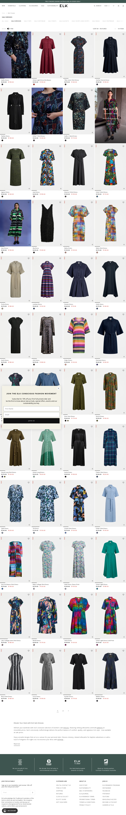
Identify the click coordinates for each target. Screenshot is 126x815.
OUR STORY (83, 785)
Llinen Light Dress (101, 584)
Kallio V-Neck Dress (70, 136)
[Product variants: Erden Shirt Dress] (124, 525)
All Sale (5, 21)
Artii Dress (36, 360)
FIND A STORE (61, 788)
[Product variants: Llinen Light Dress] (124, 581)
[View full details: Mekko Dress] (110, 671)
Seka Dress (68, 640)
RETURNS (59, 794)
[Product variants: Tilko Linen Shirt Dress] (92, 76)
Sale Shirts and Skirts (80, 21)
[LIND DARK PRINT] (65, 645)
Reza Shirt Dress (6, 696)
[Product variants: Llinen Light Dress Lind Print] (124, 637)
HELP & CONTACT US (63, 785)
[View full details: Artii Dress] (47, 335)
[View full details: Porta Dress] (15, 279)
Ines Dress (4, 248)
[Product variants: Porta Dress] (29, 301)
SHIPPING (59, 791)
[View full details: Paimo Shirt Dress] (110, 447)
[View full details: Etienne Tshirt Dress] (78, 167)
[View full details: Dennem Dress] (110, 335)
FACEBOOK (106, 791)
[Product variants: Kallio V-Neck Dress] (92, 132)
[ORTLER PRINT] (34, 476)
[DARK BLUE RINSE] (97, 364)
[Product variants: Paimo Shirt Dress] (124, 469)
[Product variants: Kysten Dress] (92, 693)
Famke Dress (5, 136)
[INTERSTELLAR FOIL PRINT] (34, 364)
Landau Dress (37, 304)
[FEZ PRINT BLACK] (2, 701)
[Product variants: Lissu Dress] (61, 693)
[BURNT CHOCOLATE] (65, 196)
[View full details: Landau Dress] (47, 279)
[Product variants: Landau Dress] (61, 301)
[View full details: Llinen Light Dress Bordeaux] (47, 55)
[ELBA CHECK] (97, 476)
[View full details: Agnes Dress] (15, 167)
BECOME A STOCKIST (109, 802)
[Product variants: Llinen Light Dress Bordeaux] (61, 76)
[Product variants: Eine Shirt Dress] (92, 413)
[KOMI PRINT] (2, 588)
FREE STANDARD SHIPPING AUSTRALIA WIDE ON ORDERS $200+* (63, 1)
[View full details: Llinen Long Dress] (47, 447)
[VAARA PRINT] (2, 645)
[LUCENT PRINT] (65, 532)
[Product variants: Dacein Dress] (92, 301)
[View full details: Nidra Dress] (78, 223)
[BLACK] (2, 140)
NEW (3, 6)
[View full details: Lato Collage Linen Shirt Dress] (15, 615)
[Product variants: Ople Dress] (29, 525)
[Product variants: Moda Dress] (61, 637)
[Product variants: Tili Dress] (61, 525)
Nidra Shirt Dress (101, 248)
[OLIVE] (4, 476)
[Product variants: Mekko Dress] (124, 693)
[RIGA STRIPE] (34, 308)
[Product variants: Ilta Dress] (61, 244)
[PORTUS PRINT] (2, 196)
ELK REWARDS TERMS (86, 796)
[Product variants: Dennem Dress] (124, 356)
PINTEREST (106, 794)
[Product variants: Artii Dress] (61, 356)
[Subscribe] (32, 792)
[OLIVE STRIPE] (2, 308)
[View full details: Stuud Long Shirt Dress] (15, 447)
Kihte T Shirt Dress (39, 136)
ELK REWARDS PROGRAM (111, 785)
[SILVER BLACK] (34, 701)
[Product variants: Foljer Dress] (92, 356)
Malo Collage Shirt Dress (41, 584)
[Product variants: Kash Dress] (29, 356)
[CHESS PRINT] (34, 588)
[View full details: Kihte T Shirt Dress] (47, 111)
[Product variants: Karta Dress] (92, 469)
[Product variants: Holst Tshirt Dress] (124, 188)
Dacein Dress (68, 304)
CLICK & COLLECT (62, 796)
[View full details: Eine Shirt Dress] (78, 391)
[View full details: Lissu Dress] (47, 671)
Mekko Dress (100, 696)
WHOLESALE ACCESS (109, 799)
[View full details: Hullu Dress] (110, 279)
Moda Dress (37, 640)
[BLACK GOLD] (2, 364)
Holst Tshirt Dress (102, 192)
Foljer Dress (68, 360)
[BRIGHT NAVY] (2, 476)
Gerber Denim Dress (102, 80)
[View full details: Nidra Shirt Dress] (110, 223)
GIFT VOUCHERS (61, 802)
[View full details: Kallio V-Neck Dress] (78, 111)
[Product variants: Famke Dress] (29, 132)
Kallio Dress (5, 80)
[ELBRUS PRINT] (65, 252)
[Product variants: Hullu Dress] (124, 301)
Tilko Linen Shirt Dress (71, 80)
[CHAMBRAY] (97, 532)
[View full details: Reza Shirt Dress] (15, 671)
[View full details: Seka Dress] (78, 615)
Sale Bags (96, 21)
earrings (60, 739)
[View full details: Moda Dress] (47, 615)
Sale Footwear (108, 21)
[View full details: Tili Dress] (47, 503)
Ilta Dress (36, 248)
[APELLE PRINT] (97, 196)
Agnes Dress (5, 192)
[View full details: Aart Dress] (47, 167)
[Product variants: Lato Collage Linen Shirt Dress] (29, 637)
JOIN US (31, 421)
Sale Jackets (64, 21)
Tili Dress (36, 528)
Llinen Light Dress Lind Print (105, 640)
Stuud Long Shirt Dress (8, 472)
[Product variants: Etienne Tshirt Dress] (92, 188)
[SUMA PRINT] (34, 196)
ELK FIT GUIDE (61, 799)
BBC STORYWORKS (85, 791)
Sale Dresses (16, 21)
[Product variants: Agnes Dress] (29, 188)
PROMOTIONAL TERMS (87, 799)
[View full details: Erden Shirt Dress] (110, 503)
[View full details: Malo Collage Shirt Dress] (47, 559)
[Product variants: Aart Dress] (61, 188)
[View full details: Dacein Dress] (78, 279)
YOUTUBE (105, 796)
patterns (100, 728)
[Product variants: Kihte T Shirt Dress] (61, 132)
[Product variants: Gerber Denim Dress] (124, 76)
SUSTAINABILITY (85, 788)
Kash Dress (5, 360)
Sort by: (96, 29)
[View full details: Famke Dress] (15, 111)
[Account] (118, 6)
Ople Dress (4, 528)
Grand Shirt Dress (70, 528)
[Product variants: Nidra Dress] (92, 244)
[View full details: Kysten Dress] (78, 671)
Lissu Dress (36, 696)
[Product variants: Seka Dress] (92, 637)
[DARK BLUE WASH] (97, 84)
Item (11, 28)
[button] (29, 33)
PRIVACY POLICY (84, 805)
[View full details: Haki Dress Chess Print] (78, 559)
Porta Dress (5, 304)
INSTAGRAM (106, 788)
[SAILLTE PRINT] (2, 252)
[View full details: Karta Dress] (78, 447)
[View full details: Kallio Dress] (15, 55)
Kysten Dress (68, 696)
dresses (66, 728)
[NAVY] (97, 308)
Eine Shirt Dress (69, 416)
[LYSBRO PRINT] (65, 364)
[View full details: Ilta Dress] (47, 223)
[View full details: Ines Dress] (15, 223)
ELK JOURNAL (84, 794)
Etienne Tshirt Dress (71, 192)
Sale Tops (27, 21)
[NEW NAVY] (65, 308)
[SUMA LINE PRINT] (65, 84)
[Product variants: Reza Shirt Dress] (29, 693)
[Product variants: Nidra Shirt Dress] (124, 244)
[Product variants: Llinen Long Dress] (61, 469)
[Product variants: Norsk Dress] (124, 413)
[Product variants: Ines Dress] (29, 244)
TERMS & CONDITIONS (87, 802)
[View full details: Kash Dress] (15, 335)
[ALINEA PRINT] (97, 701)
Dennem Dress (101, 360)
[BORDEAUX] (34, 84)
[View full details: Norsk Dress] (110, 391)
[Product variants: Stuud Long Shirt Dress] (29, 469)
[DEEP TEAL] (97, 588)
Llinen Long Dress (38, 472)
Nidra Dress (68, 248)
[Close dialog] (58, 388)
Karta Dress (68, 472)
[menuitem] (3, 6)
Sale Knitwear (39, 21)
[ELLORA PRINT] (2, 532)
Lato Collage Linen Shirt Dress (11, 640)
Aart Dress (36, 192)
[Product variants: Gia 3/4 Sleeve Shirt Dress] (29, 581)
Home (3, 13)
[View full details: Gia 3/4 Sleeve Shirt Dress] (15, 559)
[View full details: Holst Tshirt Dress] (110, 167)
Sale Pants (52, 21)
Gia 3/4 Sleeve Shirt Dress (9, 584)
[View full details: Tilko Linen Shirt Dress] (78, 55)
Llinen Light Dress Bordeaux (42, 80)
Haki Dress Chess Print (71, 584)
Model (4, 28)
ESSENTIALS (12, 6)
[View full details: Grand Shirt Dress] (78, 503)
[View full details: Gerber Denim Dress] (110, 55)
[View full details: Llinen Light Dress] (110, 559)
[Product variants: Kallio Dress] (29, 76)
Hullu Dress (100, 304)
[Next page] (68, 711)
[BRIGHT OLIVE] (68, 420)
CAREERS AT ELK (108, 805)
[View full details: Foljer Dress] (78, 335)
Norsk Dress (100, 416)
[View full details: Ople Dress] (15, 503)
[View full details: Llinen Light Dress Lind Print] (110, 615)
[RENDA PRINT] (97, 420)
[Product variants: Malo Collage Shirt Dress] (61, 581)
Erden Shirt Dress (101, 528)
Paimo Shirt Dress (102, 472)
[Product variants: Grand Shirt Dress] (92, 525)
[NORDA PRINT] (2, 84)
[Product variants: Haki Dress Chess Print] (92, 581)
